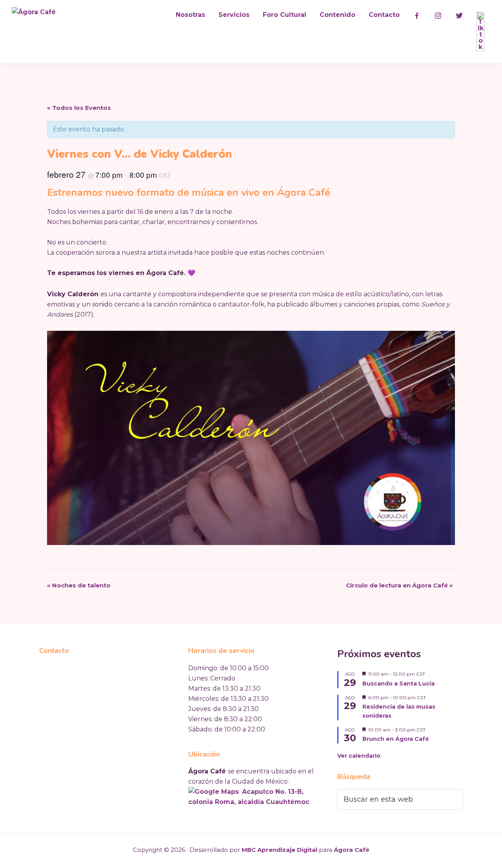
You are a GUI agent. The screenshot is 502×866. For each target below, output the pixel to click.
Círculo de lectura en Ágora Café (399, 585)
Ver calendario (358, 755)
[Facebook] (417, 15)
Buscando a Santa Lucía (398, 683)
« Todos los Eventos (79, 107)
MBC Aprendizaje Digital (279, 849)
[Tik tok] (480, 31)
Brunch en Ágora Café (395, 738)
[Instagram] (438, 15)
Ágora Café (351, 849)
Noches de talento (79, 585)
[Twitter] (459, 15)
